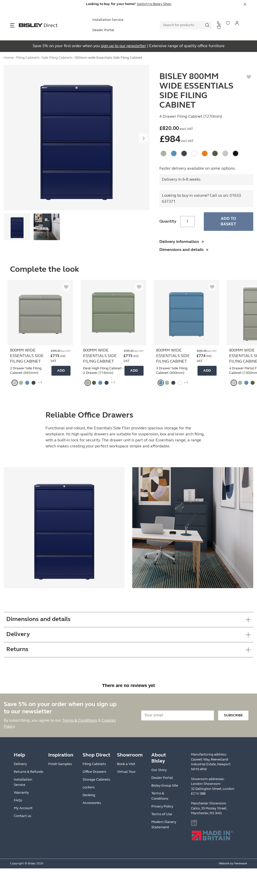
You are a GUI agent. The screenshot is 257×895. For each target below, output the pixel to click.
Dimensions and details (181, 250)
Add (61, 371)
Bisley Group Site (164, 786)
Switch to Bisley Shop (154, 4)
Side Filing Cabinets (57, 58)
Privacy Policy (162, 806)
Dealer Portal (103, 30)
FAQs (18, 800)
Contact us (22, 816)
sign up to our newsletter (123, 46)
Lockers (89, 787)
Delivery (20, 764)
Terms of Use (161, 814)
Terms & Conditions (79, 721)
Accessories (92, 803)
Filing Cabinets (27, 58)
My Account (23, 808)
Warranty (21, 793)
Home (9, 58)
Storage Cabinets (96, 780)
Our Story (159, 770)
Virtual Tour (126, 772)
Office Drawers (94, 772)
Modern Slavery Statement (163, 824)
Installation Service (108, 20)
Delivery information (179, 242)
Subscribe (233, 715)
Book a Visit (126, 764)
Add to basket (228, 221)
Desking (89, 795)
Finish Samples (60, 764)
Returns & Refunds (28, 772)
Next (143, 138)
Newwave (240, 863)
